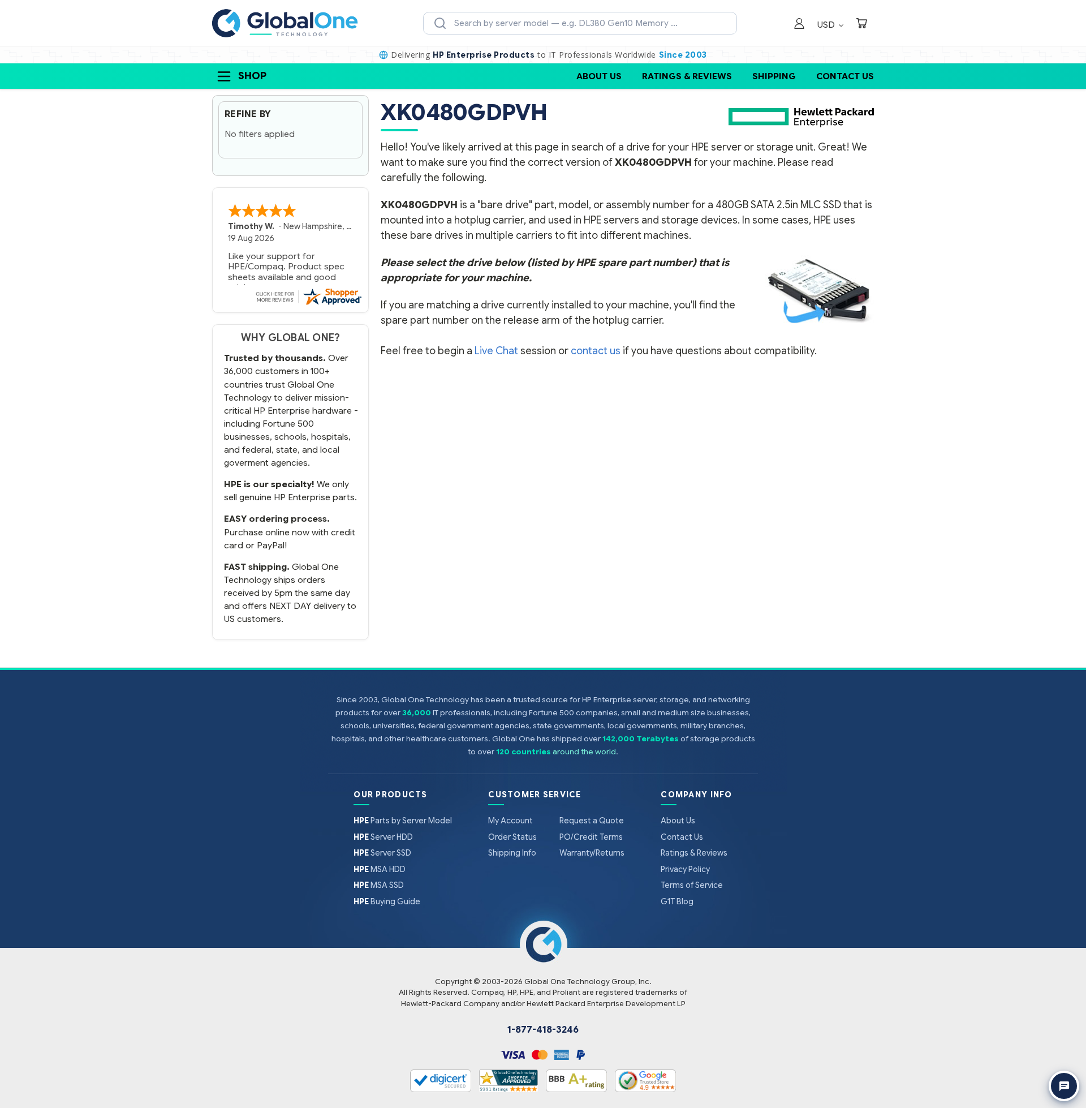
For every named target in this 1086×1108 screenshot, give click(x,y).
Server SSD (382, 853)
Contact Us (845, 76)
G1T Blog (677, 901)
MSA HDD (380, 869)
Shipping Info (512, 853)
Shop (252, 76)
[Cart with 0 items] (861, 24)
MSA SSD (379, 885)
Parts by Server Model (403, 820)
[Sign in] (799, 24)
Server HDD (383, 837)
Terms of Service (692, 885)
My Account (510, 820)
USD (827, 24)
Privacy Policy (685, 869)
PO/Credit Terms (591, 837)
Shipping (774, 76)
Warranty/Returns (591, 853)
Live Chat (496, 351)
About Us (599, 76)
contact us (595, 351)
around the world (584, 752)
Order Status (512, 837)
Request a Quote (591, 820)
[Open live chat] (1064, 1086)
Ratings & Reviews (687, 76)
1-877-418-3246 (543, 1030)
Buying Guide (387, 901)
